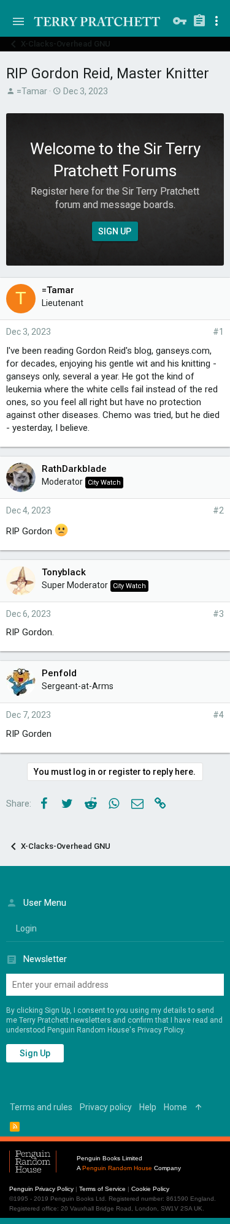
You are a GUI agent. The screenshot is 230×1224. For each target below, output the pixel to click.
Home (175, 1107)
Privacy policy (106, 1107)
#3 (218, 614)
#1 (218, 332)
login (26, 928)
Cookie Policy (150, 1188)
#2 (218, 510)
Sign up (35, 1053)
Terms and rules (41, 1107)
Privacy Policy (160, 1030)
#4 (218, 715)
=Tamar (32, 91)
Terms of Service (102, 1188)
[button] (18, 21)
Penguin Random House (117, 1168)
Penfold (59, 673)
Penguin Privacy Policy (41, 1188)
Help (147, 1107)
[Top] (199, 1108)
